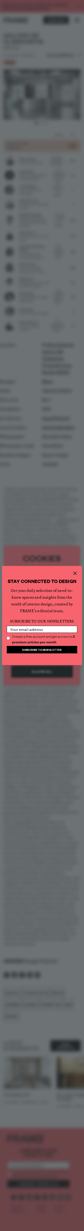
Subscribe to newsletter (42, 649)
